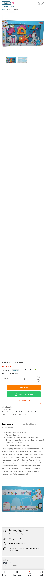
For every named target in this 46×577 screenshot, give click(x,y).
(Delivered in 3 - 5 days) (16, 534)
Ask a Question (7, 407)
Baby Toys (34, 412)
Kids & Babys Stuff (22, 412)
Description (7, 424)
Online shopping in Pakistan (11, 449)
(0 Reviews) (7, 427)
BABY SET (10, 414)
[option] (23, 32)
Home (3, 9)
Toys (12, 412)
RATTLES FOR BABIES (23, 414)
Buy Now (24, 387)
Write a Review (30, 424)
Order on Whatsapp (25, 394)
